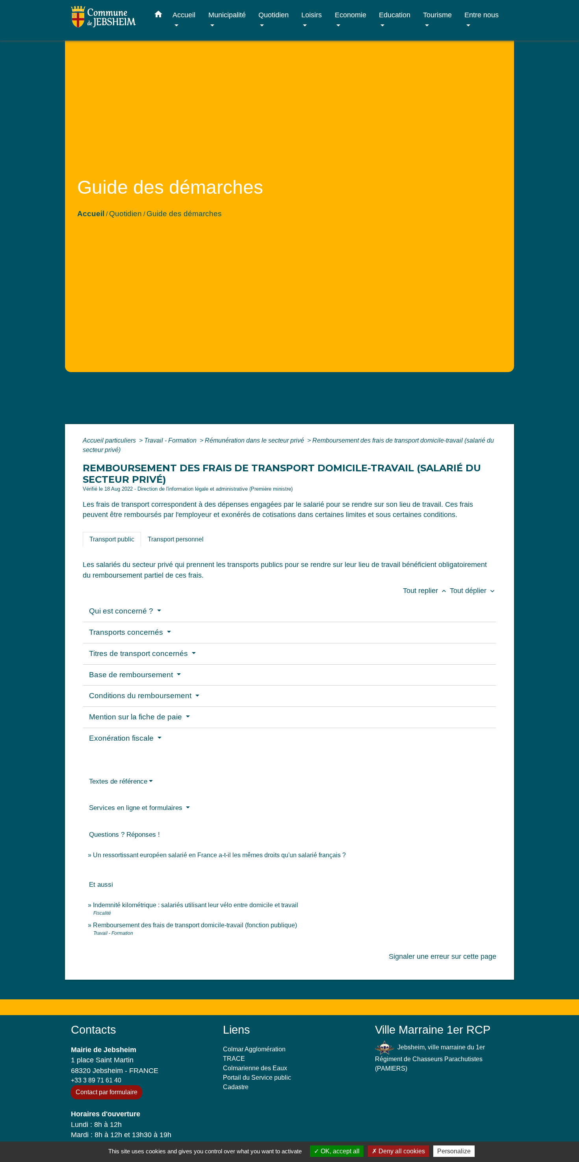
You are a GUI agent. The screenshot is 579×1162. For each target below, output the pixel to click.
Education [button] (394, 15)
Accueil (90, 213)
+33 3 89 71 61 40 (96, 1080)
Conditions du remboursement (141, 695)
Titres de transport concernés (139, 653)
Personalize (454, 1151)
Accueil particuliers (110, 440)
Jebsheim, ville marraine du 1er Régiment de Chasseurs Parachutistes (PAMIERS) (430, 1058)
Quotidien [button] (273, 15)
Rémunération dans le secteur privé (255, 440)
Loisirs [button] (311, 15)
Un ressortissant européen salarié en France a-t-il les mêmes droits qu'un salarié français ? (219, 855)
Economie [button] (350, 15)
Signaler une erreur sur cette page (442, 956)
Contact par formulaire (106, 1092)
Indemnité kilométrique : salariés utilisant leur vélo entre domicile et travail (195, 905)
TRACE (234, 1058)
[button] (158, 15)
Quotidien (125, 213)
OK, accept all (339, 1151)
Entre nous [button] (481, 15)
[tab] (112, 539)
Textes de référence (118, 781)
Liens (236, 1029)
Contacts (93, 1029)
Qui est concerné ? (122, 611)
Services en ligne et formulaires (136, 808)
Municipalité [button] (227, 15)
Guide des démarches (184, 213)
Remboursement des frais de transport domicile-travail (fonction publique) (195, 925)
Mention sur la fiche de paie (136, 717)
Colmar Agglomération (254, 1049)
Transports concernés (127, 632)
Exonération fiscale (122, 738)
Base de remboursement (132, 675)
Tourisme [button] (437, 15)
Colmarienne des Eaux (255, 1068)
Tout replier (425, 591)
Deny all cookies (401, 1151)
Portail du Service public (257, 1077)
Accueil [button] (184, 15)
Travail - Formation (171, 440)
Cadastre (236, 1087)
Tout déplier (473, 591)
